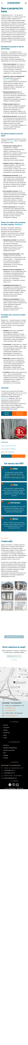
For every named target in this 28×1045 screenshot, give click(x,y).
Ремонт (5, 730)
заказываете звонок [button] (16, 476)
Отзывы (5, 758)
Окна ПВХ (6, 727)
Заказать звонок (6, 413)
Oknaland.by (6, 80)
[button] (14, 429)
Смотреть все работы (13, 636)
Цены (4, 735)
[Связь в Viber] (14, 784)
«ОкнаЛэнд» (18, 224)
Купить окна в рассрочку (7, 452)
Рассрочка (4, 442)
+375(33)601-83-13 (10, 710)
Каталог (5, 725)
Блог (4, 753)
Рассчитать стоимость (19, 413)
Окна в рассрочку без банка (8, 445)
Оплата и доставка (9, 750)
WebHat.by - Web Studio (16, 788)
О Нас (5, 737)
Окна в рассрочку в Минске (8, 448)
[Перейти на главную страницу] (14, 3)
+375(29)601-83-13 (10, 708)
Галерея (5, 755)
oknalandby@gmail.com (11, 715)
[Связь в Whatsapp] (18, 784)
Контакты (6, 745)
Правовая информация (10, 747)
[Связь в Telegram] (10, 784)
